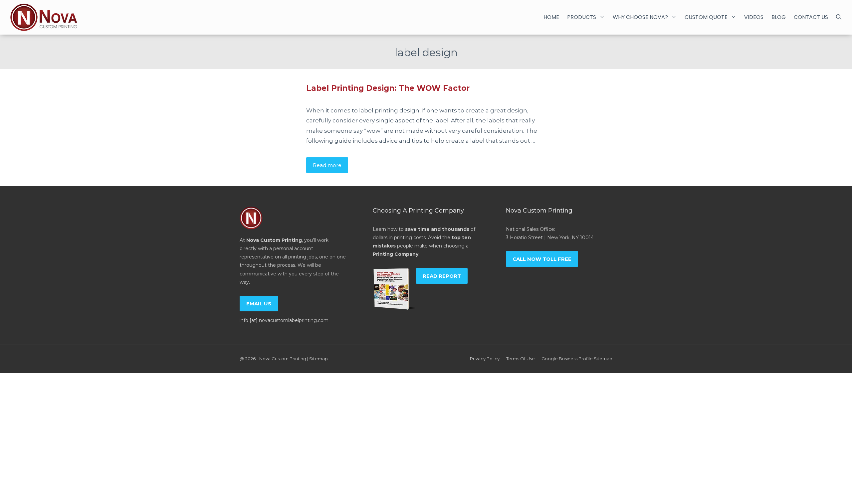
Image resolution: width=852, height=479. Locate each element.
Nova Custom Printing (282, 358)
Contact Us (811, 17)
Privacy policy (485, 358)
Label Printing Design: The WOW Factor (388, 88)
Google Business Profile (567, 358)
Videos (753, 17)
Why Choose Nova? (640, 17)
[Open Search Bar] (838, 17)
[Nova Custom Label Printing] (43, 17)
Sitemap (318, 358)
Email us (258, 303)
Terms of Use (520, 358)
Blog (778, 17)
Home (551, 17)
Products (581, 17)
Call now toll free (542, 259)
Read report (442, 276)
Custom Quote (706, 17)
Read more (327, 165)
